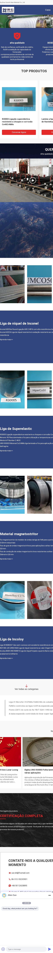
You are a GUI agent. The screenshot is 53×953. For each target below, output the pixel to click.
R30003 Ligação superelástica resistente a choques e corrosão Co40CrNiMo (17, 122)
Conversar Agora (19, 132)
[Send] (50, 949)
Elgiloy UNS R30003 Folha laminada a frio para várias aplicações (24, 771)
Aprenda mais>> (6, 340)
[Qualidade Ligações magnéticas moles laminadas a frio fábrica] (12, 389)
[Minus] (49, 895)
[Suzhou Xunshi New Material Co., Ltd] (8, 10)
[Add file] (3, 949)
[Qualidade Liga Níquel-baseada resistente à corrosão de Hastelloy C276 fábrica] (12, 600)
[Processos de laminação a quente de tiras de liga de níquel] (32, 180)
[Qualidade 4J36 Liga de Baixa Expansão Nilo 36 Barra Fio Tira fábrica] (39, 495)
